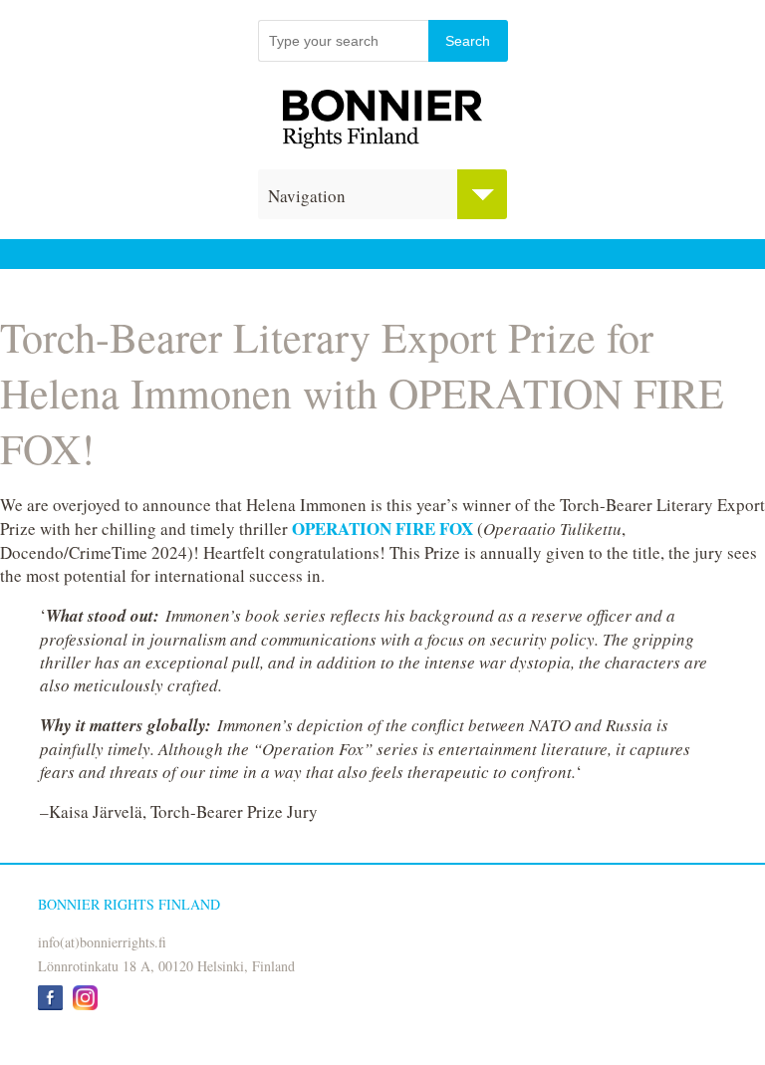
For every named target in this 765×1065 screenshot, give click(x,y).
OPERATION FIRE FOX (382, 528)
